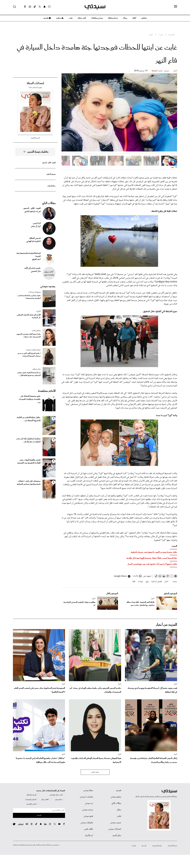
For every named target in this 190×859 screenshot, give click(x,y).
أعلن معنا (144, 846)
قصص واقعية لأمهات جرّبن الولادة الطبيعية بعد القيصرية (28, 461)
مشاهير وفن (58, 799)
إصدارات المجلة (35, 83)
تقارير (119, 816)
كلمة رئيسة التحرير (37, 152)
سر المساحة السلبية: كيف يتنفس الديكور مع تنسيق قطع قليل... (29, 374)
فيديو (45, 18)
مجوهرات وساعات (34, 292)
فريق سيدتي (88, 816)
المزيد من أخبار (166, 625)
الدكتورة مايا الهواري (33, 241)
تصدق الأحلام (51, 174)
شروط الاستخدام (172, 846)
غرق (147, 581)
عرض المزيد (95, 772)
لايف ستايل (82, 18)
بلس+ (71, 18)
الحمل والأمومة (31, 804)
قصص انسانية (156, 581)
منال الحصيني (36, 271)
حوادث (140, 581)
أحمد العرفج (36, 259)
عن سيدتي (89, 803)
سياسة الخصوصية (157, 846)
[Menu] (175, 6)
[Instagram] (29, 6)
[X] (39, 6)
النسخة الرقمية (35, 138)
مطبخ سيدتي (116, 797)
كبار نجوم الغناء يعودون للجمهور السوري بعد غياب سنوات (28, 335)
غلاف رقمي (88, 829)
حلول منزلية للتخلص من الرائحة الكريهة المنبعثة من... (28, 419)
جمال (125, 18)
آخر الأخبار (89, 835)
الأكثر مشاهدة (47, 391)
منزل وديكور (36, 369)
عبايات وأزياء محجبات (33, 349)
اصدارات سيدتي (114, 829)
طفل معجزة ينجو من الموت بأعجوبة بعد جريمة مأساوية (154, 552)
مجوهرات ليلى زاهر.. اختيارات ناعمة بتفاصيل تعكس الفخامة (28, 482)
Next (67, 112)
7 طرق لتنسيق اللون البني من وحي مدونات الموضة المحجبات (29, 355)
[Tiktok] (34, 6)
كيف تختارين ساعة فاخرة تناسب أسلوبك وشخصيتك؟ (29, 297)
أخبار (175, 71)
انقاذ (133, 581)
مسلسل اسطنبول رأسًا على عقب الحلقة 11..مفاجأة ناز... (28, 440)
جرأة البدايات (51, 186)
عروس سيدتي (115, 822)
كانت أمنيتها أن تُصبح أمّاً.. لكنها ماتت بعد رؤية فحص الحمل (152, 564)
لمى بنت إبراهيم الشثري (33, 211)
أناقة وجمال (45, 799)
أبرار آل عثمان (36, 226)
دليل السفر (116, 835)
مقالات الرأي (49, 203)
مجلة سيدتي (88, 790)
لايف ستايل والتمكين (55, 795)
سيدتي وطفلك (97, 18)
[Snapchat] (44, 6)
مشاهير (144, 18)
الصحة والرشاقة (31, 795)
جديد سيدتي (48, 286)
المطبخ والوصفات (30, 799)
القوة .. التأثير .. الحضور (49, 162)
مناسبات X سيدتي (86, 797)
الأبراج (38, 311)
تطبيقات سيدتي (87, 822)
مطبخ (58, 18)
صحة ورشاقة (113, 18)
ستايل (119, 810)
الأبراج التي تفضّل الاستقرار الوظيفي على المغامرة (29, 316)
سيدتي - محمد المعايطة (160, 71)
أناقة (134, 18)
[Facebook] (24, 6)
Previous (172, 112)
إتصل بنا (134, 846)
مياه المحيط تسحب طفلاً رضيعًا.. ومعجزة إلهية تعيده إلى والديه (151, 558)
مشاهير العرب (36, 330)
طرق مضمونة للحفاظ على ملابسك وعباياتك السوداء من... (29, 399)
